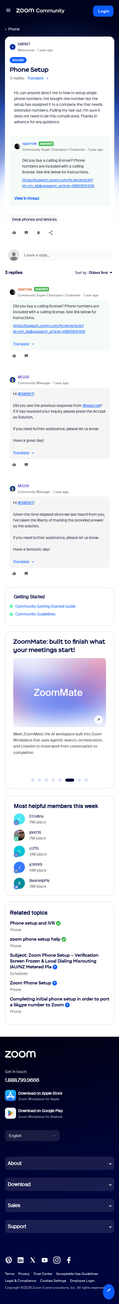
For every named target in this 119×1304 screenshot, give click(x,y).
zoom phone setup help (35, 939)
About (15, 1163)
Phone (14, 29)
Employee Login (82, 1281)
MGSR (23, 376)
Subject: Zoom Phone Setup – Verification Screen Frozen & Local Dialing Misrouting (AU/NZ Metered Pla (54, 961)
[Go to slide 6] (66, 780)
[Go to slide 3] (46, 780)
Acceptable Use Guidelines (77, 1274)
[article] (60, 323)
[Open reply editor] (59, 255)
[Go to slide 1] (32, 780)
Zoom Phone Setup (30, 982)
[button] (8, 11)
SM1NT (24, 44)
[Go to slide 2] (39, 780)
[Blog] (8, 1259)
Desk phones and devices (34, 219)
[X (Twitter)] (32, 1259)
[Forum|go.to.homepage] (40, 11)
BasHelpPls (39, 880)
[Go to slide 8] (86, 780)
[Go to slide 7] (76, 780)
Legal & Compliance (20, 1281)
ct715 (34, 848)
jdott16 (35, 832)
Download (19, 1184)
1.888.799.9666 (22, 1080)
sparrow (29, 143)
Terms (9, 1274)
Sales (14, 1205)
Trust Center (42, 1274)
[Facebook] (68, 1259)
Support (17, 1226)
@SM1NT (25, 393)
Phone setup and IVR (32, 923)
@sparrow (91, 405)
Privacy (24, 1274)
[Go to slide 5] (60, 780)
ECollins (36, 816)
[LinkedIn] (20, 1259)
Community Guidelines (35, 614)
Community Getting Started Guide (45, 606)
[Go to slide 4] (53, 780)
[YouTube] (44, 1259)
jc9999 (35, 864)
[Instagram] (56, 1259)
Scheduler (19, 973)
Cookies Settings (53, 1281)
